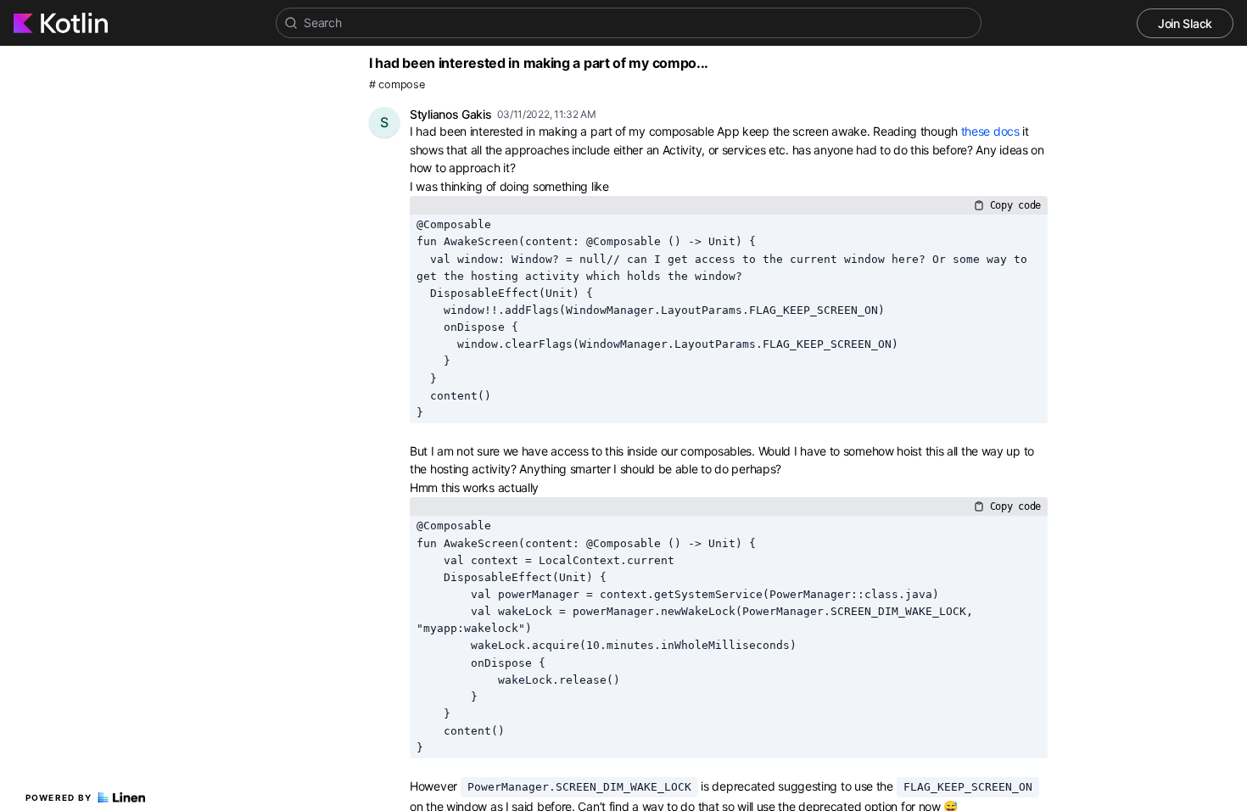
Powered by (58, 797)
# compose (396, 84)
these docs (990, 131)
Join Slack (1185, 23)
